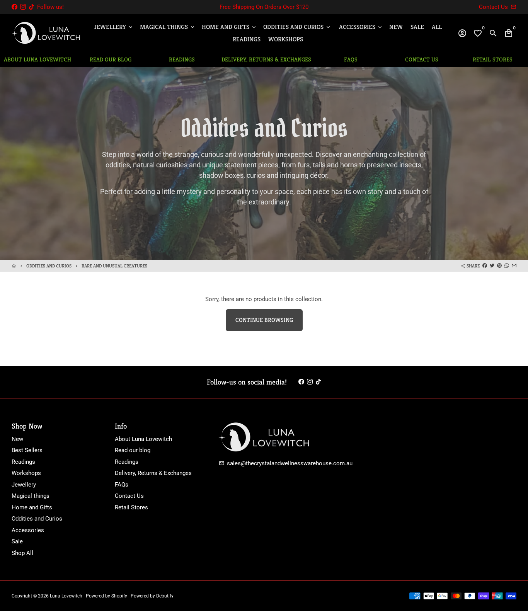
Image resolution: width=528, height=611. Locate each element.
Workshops (285, 39)
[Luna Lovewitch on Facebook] (14, 6)
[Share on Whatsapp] (506, 266)
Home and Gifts (229, 27)
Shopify (119, 596)
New (396, 27)
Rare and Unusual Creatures (114, 266)
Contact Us (129, 495)
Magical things (30, 495)
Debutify (165, 596)
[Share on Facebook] (484, 266)
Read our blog (132, 450)
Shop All (22, 553)
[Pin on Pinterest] (499, 266)
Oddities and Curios (297, 27)
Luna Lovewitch (66, 596)
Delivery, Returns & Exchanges (153, 473)
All (437, 27)
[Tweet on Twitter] (492, 266)
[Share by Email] (514, 266)
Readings (247, 39)
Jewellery (114, 27)
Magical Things (168, 27)
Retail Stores (131, 507)
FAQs (121, 484)
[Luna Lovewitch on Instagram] (23, 6)
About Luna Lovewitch (143, 439)
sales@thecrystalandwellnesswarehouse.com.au (286, 463)
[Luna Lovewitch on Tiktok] (31, 6)
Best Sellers (27, 450)
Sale (417, 27)
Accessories (361, 27)
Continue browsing (264, 319)
